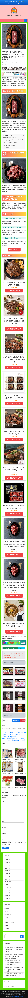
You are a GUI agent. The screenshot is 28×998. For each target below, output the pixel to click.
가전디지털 (6, 908)
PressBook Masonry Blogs (17, 996)
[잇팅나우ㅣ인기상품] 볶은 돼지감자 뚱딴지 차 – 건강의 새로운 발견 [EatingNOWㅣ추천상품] (13, 969)
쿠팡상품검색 (16, 720)
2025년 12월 (7, 881)
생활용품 (6, 917)
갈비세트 (5, 728)
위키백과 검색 (21, 648)
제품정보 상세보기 (14, 249)
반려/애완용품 (7, 914)
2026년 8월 (7, 859)
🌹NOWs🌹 (21, 1)
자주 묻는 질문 (7, 141)
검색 (5, 934)
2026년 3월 (7, 873)
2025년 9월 (7, 890)
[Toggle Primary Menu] (25, 20)
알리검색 (23, 720)
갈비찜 (8, 728)
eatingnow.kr (17, 61)
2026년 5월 (7, 868)
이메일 (4, 827)
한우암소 (23, 728)
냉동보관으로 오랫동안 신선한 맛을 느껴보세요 (14, 139)
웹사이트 (4, 833)
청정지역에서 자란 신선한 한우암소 (10, 137)
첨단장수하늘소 (13, 728)
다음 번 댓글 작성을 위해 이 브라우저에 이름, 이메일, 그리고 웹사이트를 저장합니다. (14, 843)
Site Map (18, 3)
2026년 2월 (7, 876)
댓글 (3, 801)
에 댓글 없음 (5, 64)
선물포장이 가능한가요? (10, 145)
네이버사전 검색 (14, 648)
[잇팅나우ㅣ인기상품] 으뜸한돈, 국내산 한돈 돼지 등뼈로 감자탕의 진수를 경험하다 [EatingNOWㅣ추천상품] (14, 962)
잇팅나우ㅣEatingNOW (14, 15)
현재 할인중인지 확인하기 (14, 290)
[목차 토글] (22, 135)
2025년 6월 (7, 898)
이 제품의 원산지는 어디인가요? (11, 142)
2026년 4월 (7, 870)
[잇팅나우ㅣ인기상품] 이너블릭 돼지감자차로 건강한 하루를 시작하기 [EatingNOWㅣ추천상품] (14, 949)
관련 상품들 (6, 147)
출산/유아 (6, 928)
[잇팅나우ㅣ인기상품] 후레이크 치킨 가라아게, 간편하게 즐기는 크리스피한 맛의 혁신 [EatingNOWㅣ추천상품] (13, 956)
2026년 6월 (7, 865)
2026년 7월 (7, 862)
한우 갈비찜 (19, 728)
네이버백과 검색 (6, 648)
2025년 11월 (7, 884)
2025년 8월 (7, 893)
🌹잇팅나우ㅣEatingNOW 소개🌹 (11, 1)
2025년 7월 (7, 895)
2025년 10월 (7, 887)
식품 (4, 725)
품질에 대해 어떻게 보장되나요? (12, 144)
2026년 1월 (7, 879)
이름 (3, 821)
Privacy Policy (11, 3)
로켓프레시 (6, 911)
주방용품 (6, 925)
